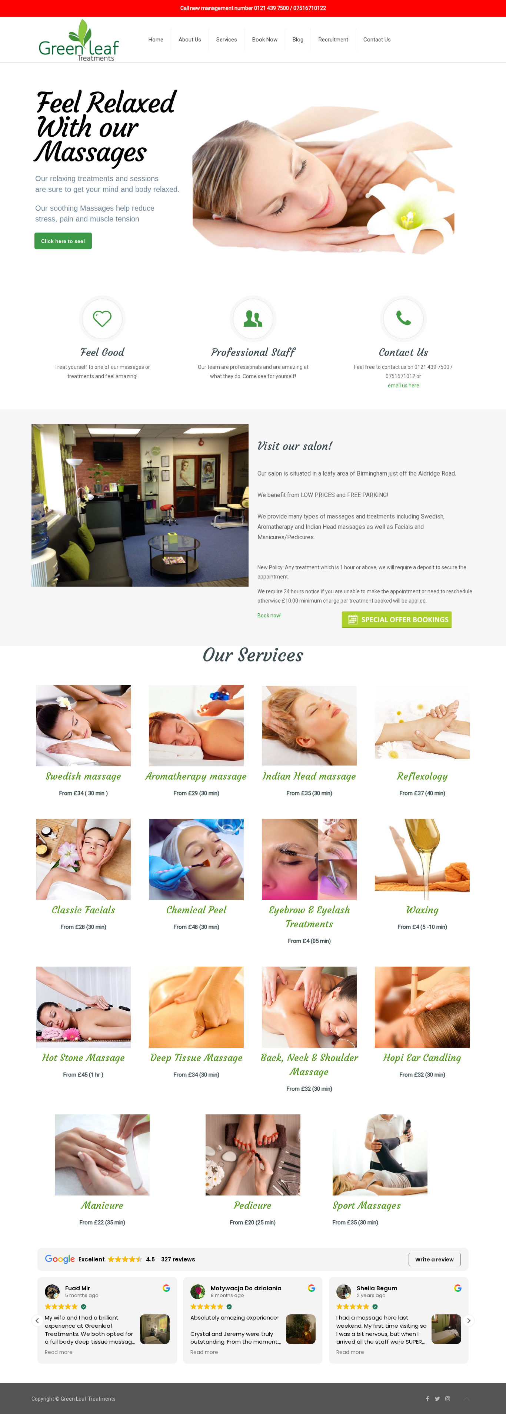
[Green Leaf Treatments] (80, 40)
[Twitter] (438, 1398)
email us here (403, 385)
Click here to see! (63, 241)
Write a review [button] (434, 1259)
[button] (468, 1320)
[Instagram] (448, 1398)
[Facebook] (428, 1398)
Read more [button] (59, 1352)
